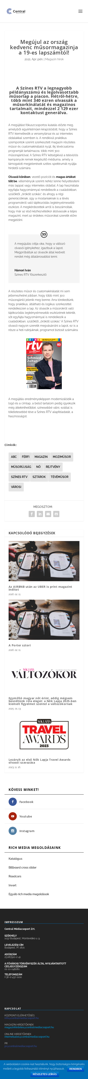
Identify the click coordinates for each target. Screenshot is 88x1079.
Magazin (41, 456)
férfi (25, 456)
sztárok (39, 477)
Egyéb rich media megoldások (29, 894)
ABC (14, 456)
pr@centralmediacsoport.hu (21, 1046)
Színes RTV (19, 477)
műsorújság (21, 466)
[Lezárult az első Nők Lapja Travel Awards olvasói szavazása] (44, 734)
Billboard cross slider (22, 867)
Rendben (75, 1069)
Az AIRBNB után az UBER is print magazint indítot (40, 588)
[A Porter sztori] (44, 620)
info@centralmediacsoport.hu (22, 1018)
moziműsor (62, 456)
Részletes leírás (45, 1074)
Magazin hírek (54, 59)
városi (16, 487)
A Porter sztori (20, 645)
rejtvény (53, 466)
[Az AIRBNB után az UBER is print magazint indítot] (44, 561)
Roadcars (15, 876)
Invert (12, 885)
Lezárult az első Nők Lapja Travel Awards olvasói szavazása (40, 761)
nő (38, 466)
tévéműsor (59, 477)
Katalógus (16, 858)
